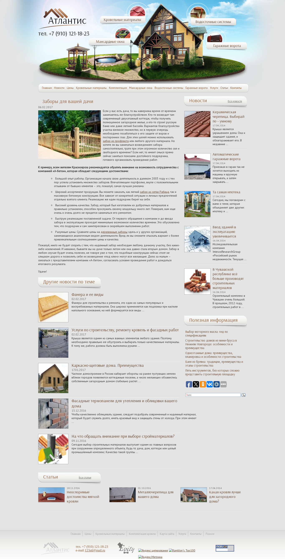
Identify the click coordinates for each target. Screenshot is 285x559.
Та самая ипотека (226, 192)
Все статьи (85, 477)
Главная (47, 88)
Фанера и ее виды (87, 294)
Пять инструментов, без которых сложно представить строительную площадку (212, 372)
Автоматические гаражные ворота (227, 156)
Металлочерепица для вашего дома (155, 494)
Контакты (236, 88)
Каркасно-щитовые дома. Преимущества (108, 365)
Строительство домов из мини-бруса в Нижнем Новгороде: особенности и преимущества (211, 344)
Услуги (214, 88)
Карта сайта (167, 534)
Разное (210, 534)
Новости (59, 88)
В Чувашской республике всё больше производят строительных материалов (228, 278)
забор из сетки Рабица (154, 192)
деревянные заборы (114, 232)
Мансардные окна (140, 88)
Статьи (224, 88)
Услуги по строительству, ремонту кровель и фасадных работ (125, 329)
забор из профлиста (116, 141)
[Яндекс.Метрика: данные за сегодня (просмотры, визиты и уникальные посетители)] (150, 557)
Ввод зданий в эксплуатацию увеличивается (224, 232)
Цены (70, 88)
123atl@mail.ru (95, 550)
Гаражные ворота (196, 88)
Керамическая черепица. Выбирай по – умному (228, 116)
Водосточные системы (169, 88)
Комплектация (118, 88)
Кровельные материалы (91, 88)
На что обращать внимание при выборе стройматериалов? (123, 436)
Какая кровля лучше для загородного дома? (225, 497)
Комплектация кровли (142, 534)
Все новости (235, 101)
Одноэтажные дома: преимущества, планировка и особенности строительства (213, 355)
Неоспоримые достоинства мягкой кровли (83, 497)
